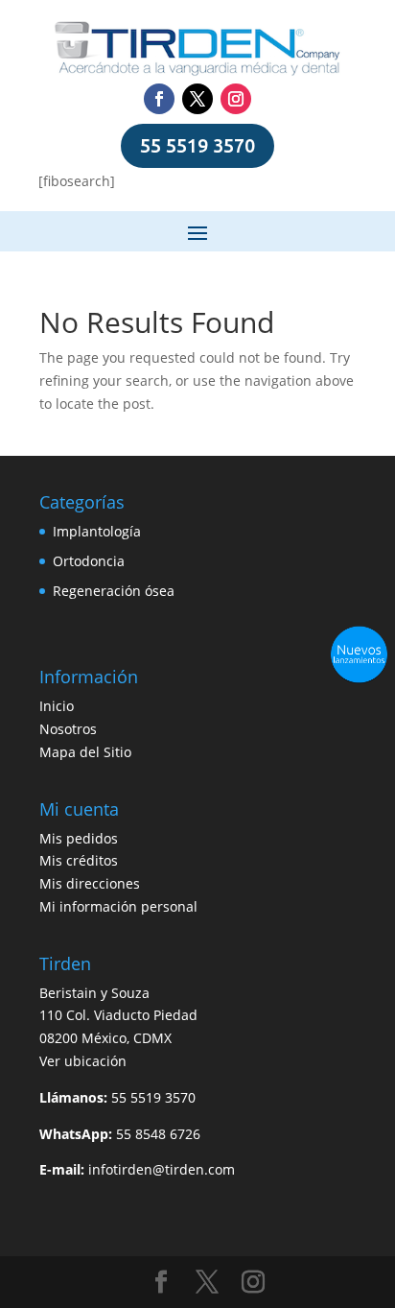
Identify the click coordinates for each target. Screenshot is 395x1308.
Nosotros (68, 729)
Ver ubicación (83, 1061)
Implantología (97, 531)
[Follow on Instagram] (236, 98)
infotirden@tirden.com (161, 1169)
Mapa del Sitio (85, 752)
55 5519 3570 (197, 145)
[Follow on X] (197, 98)
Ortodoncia (89, 561)
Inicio (56, 706)
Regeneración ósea (113, 591)
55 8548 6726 (158, 1134)
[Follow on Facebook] (159, 98)
